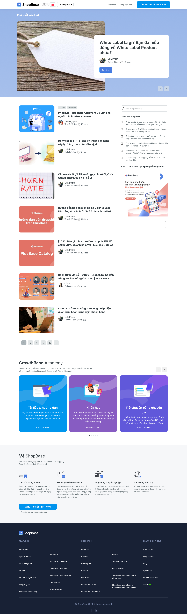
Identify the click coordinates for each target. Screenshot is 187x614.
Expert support (56, 589)
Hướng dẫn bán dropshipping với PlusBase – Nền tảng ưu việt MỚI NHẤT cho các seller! (85, 209)
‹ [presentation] (160, 88)
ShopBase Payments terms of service (124, 576)
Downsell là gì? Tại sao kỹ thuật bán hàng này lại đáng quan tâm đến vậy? (83, 142)
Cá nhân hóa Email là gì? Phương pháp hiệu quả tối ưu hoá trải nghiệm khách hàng (84, 310)
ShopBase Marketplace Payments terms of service (124, 586)
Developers (86, 563)
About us (85, 549)
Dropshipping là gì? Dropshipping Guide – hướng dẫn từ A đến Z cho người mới (146, 130)
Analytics (54, 554)
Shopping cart (25, 584)
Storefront (23, 549)
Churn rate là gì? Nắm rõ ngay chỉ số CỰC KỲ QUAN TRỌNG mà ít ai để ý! (85, 176)
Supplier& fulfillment (58, 568)
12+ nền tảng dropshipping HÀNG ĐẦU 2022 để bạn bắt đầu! (145, 158)
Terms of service (119, 561)
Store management (27, 577)
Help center (148, 556)
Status (146, 584)
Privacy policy (118, 568)
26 (50, 343)
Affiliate (84, 570)
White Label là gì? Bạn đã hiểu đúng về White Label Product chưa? (129, 47)
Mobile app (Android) (90, 591)
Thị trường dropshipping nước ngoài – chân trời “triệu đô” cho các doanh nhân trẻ (145, 137)
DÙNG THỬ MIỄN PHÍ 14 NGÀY (38, 507)
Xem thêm (106, 70)
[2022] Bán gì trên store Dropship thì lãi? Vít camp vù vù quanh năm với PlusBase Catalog (85, 243)
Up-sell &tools (25, 556)
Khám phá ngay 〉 (43, 427)
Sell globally (55, 582)
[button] (89, 435)
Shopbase (72, 107)
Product (22, 570)
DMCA (115, 554)
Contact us (148, 549)
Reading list (64, 4)
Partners (85, 556)
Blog (145, 563)
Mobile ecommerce (58, 561)
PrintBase (85, 577)
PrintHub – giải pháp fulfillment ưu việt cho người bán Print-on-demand (84, 114)
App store (147, 570)
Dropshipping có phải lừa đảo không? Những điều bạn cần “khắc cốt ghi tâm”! (147, 144)
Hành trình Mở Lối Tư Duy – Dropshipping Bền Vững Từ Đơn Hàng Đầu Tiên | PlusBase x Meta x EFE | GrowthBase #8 (86, 276)
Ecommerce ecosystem (60, 575)
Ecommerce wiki (150, 577)
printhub (62, 107)
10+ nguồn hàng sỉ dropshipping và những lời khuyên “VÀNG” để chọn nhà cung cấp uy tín (144, 151)
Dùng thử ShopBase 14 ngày (153, 4)
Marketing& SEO (26, 563)
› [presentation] (166, 88)
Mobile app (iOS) (88, 584)
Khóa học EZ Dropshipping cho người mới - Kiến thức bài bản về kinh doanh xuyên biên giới (146, 123)
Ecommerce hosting (28, 591)
